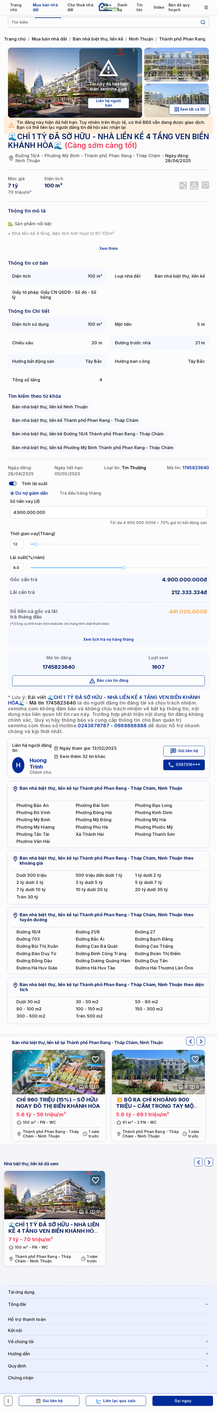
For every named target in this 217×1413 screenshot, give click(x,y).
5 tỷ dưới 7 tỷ (148, 882)
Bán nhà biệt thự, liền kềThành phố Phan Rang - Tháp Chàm (75, 420)
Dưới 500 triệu (31, 875)
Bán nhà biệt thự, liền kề (98, 39)
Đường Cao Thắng (154, 946)
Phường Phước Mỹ (154, 827)
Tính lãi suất (34, 483)
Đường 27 (145, 932)
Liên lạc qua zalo (119, 1400)
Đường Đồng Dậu (34, 960)
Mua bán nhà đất (49, 39)
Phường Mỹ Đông (93, 819)
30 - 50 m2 (87, 1001)
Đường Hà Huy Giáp (36, 967)
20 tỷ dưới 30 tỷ (151, 889)
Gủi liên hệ (52, 1400)
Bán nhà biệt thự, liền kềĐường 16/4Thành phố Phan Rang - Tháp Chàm (88, 433)
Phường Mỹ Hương (35, 827)
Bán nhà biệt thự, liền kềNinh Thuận (50, 406)
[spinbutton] (16, 544)
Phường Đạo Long (153, 805)
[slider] (36, 544)
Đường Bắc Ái (90, 939)
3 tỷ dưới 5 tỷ (89, 882)
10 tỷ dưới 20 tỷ (92, 889)
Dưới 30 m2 (28, 1001)
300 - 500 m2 (30, 1016)
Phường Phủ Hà (92, 827)
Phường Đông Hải (94, 812)
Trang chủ (15, 39)
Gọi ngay (182, 1400)
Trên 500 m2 (89, 1016)
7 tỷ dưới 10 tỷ (31, 889)
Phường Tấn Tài (32, 834)
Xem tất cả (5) (192, 109)
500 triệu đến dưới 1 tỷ (99, 875)
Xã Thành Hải (90, 834)
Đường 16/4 (28, 932)
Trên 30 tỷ (27, 897)
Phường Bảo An (32, 805)
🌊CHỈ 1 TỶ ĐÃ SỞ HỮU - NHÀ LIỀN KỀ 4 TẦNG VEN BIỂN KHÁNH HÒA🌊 (53, 1230)
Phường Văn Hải (33, 841)
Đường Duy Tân (151, 960)
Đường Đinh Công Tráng (101, 953)
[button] (20, 542)
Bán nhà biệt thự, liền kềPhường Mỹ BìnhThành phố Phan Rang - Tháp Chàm (92, 447)
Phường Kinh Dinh (153, 812)
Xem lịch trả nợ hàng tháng (108, 639)
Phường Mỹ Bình (33, 819)
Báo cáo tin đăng (112, 680)
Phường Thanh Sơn (155, 834)
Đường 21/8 (88, 932)
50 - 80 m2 (146, 1001)
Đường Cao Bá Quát (96, 946)
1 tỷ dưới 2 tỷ (148, 875)
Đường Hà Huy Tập (95, 967)
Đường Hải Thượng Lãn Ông (164, 967)
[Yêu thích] (205, 185)
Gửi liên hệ (188, 750)
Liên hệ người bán (108, 102)
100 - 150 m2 (89, 1009)
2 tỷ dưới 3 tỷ (29, 882)
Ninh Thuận (141, 39)
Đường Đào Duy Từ (36, 953)
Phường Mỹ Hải (150, 819)
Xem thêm (109, 248)
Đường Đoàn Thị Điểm (158, 953)
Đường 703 (28, 939)
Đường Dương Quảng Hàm (103, 960)
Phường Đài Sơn (92, 805)
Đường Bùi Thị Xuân (37, 946)
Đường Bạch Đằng (154, 939)
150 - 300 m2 (149, 1009)
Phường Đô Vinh (33, 812)
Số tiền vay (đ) (25, 501)
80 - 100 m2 (29, 1009)
